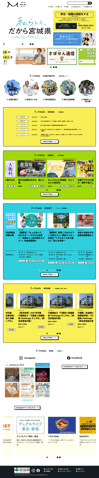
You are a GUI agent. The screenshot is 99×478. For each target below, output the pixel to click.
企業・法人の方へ (64, 469)
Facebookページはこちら (73, 367)
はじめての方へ (50, 469)
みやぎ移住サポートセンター (64, 26)
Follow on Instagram (42, 365)
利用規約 (48, 471)
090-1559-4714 (86, 25)
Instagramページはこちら (25, 408)
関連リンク (81, 469)
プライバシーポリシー (65, 471)
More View (48, 141)
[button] (22, 44)
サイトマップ (81, 471)
